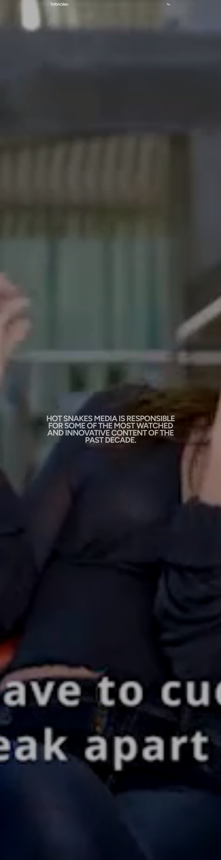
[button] (168, 4)
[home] (60, 3)
